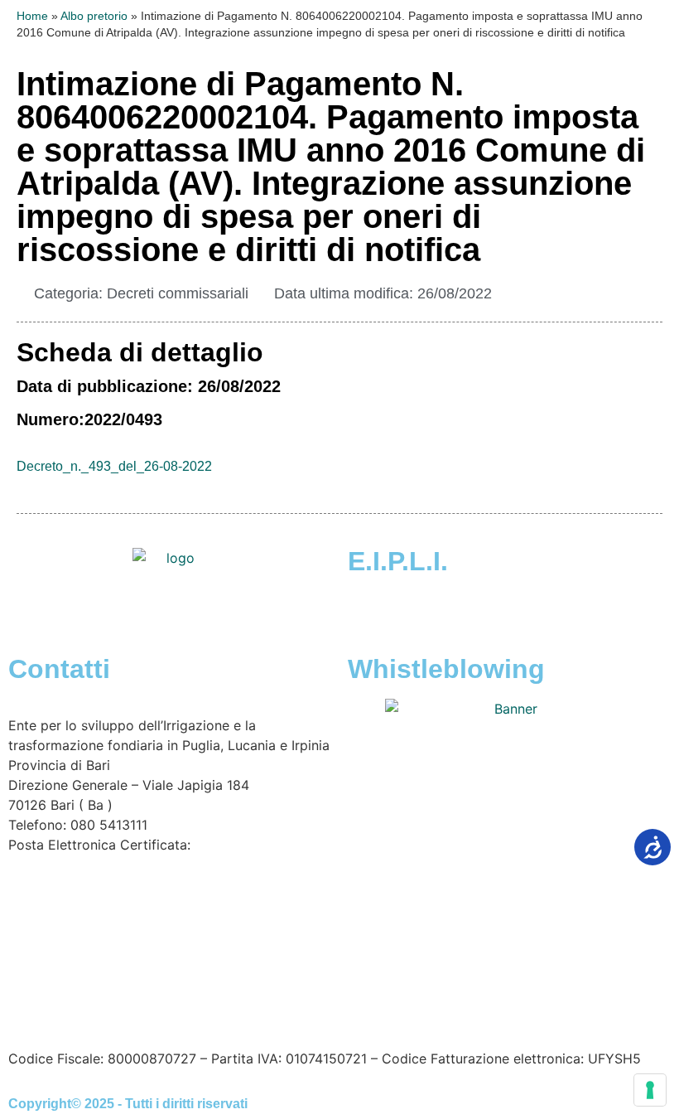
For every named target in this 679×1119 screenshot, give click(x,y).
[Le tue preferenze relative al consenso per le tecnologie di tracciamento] (650, 1090)
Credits (466, 990)
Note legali (239, 990)
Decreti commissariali (177, 293)
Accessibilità (153, 990)
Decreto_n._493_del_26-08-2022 (114, 466)
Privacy (307, 990)
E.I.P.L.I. (398, 561)
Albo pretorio (94, 16)
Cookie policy (387, 990)
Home (32, 16)
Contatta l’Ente (55, 990)
